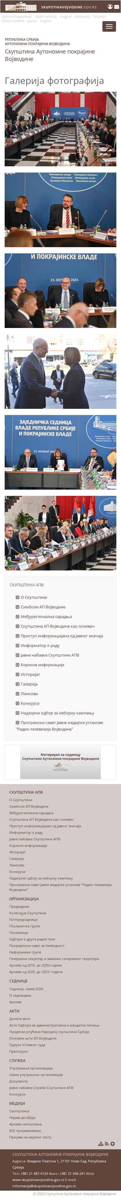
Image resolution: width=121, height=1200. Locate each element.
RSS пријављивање (25, 1130)
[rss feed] (107, 1143)
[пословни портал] (111, 6)
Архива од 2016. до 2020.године (35, 965)
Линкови (29, 693)
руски (32, 20)
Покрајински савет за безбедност (37, 945)
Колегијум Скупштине (27, 913)
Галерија (29, 684)
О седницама (20, 995)
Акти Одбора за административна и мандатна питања (54, 1025)
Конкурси (30, 703)
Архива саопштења (25, 1124)
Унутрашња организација (31, 1068)
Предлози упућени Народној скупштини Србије (49, 1031)
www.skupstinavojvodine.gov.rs (38, 1179)
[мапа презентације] (100, 1143)
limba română (13, 20)
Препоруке (18, 1051)
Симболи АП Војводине (43, 607)
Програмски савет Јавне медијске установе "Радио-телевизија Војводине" (59, 726)
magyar (65, 16)
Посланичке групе (24, 926)
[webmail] (116, 6)
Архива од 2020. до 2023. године (36, 971)
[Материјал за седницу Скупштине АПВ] (60, 762)
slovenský (82, 16)
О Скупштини (34, 597)
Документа (18, 1081)
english (46, 20)
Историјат (30, 674)
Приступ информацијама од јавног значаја (62, 636)
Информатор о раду (40, 645)
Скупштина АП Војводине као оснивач (58, 626)
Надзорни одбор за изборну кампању (57, 713)
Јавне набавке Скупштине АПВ (50, 655)
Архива (15, 1001)
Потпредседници (23, 919)
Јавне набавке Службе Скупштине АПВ (41, 1087)
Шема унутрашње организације (36, 1074)
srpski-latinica (45, 16)
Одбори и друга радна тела (32, 939)
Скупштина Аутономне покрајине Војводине (50, 49)
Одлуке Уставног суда (27, 1044)
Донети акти (19, 1018)
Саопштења (19, 1111)
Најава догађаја (22, 1117)
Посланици (18, 932)
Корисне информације (42, 664)
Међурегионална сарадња (46, 616)
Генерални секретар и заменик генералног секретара (54, 958)
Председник (19, 906)
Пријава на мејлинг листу (30, 1137)
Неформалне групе (25, 952)
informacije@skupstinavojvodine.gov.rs (44, 1186)
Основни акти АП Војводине (32, 1038)
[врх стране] (112, 1143)
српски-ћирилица (16, 16)
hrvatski (99, 16)
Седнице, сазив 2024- (26, 988)
